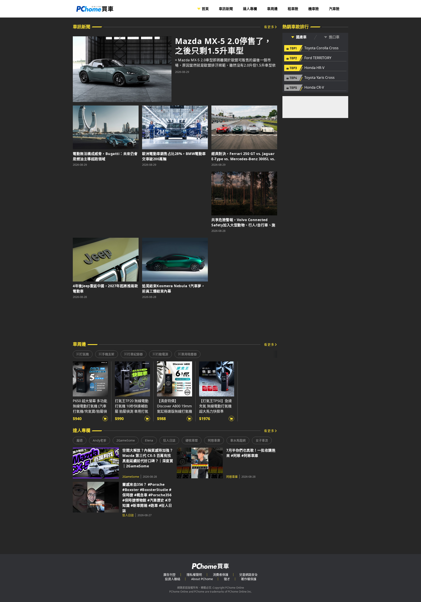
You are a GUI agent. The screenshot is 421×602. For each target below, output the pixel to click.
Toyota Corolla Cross (321, 48)
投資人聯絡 (172, 579)
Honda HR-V (314, 68)
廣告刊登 (169, 574)
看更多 (269, 27)
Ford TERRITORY (317, 58)
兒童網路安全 (248, 574)
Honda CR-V (314, 87)
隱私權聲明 (194, 574)
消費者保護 (220, 574)
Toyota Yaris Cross (319, 78)
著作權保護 (248, 579)
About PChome (202, 579)
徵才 (227, 579)
